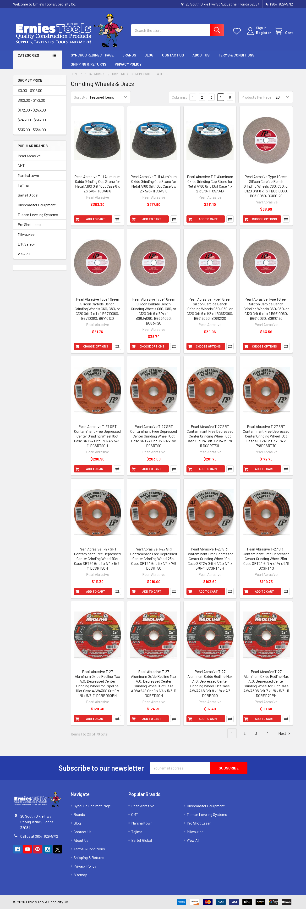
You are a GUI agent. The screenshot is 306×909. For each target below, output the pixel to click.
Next (282, 733)
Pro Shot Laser (30, 224)
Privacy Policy (128, 64)
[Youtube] (27, 849)
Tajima (23, 185)
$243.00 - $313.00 (32, 120)
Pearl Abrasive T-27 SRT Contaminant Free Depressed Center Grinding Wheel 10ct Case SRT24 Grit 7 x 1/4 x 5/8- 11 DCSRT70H (210, 436)
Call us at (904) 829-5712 (39, 836)
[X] (57, 849)
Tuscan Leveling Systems (38, 214)
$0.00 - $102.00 (30, 90)
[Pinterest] (37, 849)
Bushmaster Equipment (37, 204)
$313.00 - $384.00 (32, 129)
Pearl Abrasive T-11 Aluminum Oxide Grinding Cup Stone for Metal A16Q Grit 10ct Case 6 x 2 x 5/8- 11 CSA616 (97, 183)
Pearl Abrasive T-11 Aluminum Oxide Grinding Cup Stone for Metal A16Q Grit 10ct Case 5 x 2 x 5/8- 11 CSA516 (154, 183)
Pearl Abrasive (29, 155)
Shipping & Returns (88, 64)
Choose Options (264, 219)
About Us (200, 55)
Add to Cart (95, 219)
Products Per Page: (257, 97)
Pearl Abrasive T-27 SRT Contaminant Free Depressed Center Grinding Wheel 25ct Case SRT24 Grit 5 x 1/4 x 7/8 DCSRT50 (153, 558)
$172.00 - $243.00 (32, 110)
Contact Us (173, 55)
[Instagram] (47, 849)
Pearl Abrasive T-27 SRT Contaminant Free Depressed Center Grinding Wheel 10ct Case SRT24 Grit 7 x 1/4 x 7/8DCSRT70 (266, 436)
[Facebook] (17, 849)
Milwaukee (26, 234)
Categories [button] (28, 55)
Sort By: (80, 97)
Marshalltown (28, 175)
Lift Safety (26, 244)
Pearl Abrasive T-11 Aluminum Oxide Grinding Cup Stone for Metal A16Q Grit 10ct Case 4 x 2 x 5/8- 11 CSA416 (210, 183)
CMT (21, 165)
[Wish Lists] (238, 31)
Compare (117, 219)
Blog (149, 55)
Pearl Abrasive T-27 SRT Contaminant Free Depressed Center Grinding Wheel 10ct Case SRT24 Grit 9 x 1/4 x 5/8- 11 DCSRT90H (97, 436)
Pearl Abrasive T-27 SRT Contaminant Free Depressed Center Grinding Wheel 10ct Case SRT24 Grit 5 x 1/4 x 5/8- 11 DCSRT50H (97, 558)
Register (263, 32)
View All (24, 254)
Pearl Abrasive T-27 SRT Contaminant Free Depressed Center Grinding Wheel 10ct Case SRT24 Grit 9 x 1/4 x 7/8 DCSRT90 (153, 436)
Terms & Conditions (236, 55)
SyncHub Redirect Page (92, 55)
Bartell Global (28, 195)
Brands (129, 55)
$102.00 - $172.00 (31, 100)
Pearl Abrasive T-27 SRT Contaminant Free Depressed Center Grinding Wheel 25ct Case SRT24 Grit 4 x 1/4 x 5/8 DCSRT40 (266, 558)
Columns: (179, 97)
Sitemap (80, 874)
